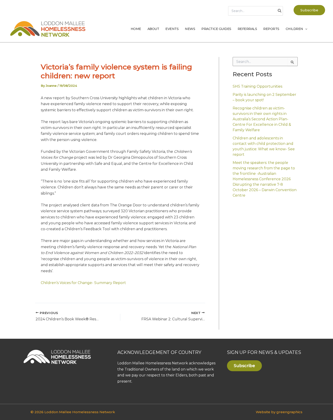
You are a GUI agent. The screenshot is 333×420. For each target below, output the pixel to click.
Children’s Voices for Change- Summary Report (83, 283)
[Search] (280, 10)
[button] (309, 10)
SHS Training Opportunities (257, 86)
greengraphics (289, 412)
